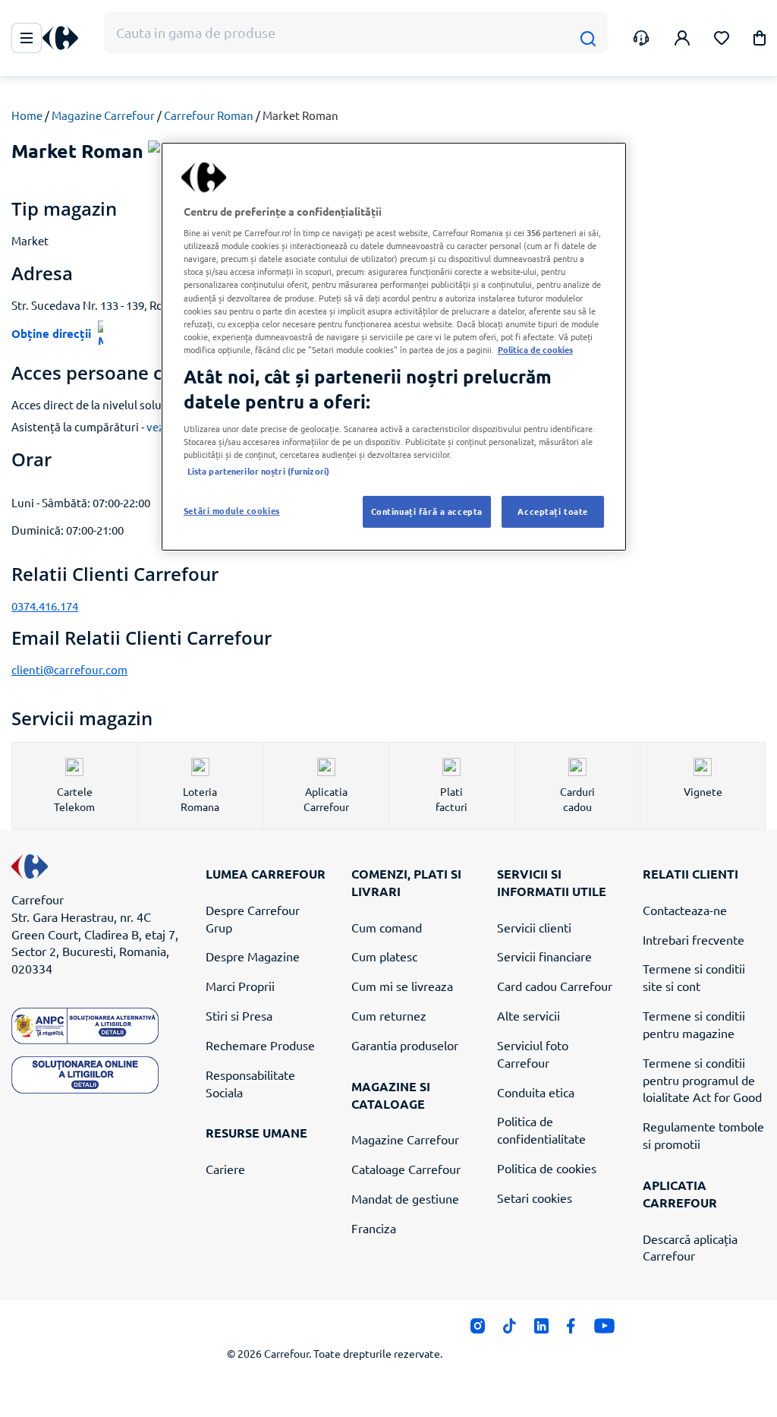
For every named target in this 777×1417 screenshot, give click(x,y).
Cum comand (386, 927)
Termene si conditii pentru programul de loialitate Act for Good (702, 1080)
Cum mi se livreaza (402, 985)
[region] (394, 347)
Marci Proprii (240, 985)
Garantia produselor (404, 1044)
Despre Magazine (253, 956)
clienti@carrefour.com (69, 669)
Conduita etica (535, 1092)
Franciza (373, 1228)
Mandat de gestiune (405, 1198)
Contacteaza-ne (685, 909)
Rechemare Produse (260, 1044)
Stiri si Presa (239, 1015)
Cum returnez (388, 1015)
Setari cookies (534, 1197)
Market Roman (300, 115)
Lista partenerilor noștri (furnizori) (258, 471)
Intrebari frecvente (693, 939)
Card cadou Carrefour (554, 985)
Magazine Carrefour (103, 115)
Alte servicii (528, 1015)
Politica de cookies (546, 1168)
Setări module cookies (232, 510)
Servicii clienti (534, 927)
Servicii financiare (544, 956)
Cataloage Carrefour (406, 1168)
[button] (759, 40)
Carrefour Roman (208, 115)
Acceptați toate (552, 511)
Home (26, 115)
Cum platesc (384, 956)
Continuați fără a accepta (427, 511)
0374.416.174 (44, 605)
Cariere (225, 1168)
